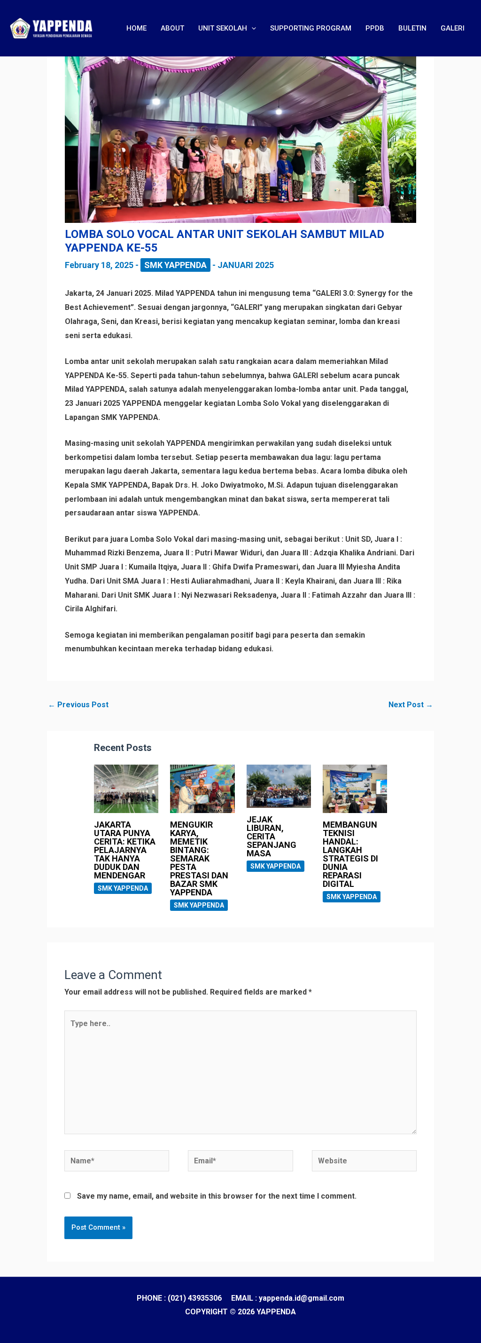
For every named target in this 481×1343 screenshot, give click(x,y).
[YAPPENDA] (51, 27)
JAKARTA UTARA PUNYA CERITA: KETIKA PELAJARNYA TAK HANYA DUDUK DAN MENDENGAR (124, 850)
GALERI (453, 28)
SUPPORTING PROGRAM (310, 28)
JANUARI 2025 (245, 265)
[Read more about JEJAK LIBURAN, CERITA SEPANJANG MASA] (279, 785)
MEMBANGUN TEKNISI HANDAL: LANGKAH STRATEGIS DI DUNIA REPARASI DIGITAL (350, 854)
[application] (251, 28)
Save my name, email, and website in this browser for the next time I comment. (217, 1196)
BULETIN (412, 28)
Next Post (410, 704)
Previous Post (78, 704)
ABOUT (172, 28)
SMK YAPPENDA (175, 265)
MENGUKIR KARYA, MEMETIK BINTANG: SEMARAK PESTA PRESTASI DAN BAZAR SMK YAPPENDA (199, 858)
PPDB (374, 28)
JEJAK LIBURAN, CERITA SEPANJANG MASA (271, 836)
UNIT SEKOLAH (222, 28)
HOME (136, 28)
